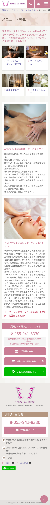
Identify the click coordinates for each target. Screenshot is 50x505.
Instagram (23, 462)
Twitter (7, 462)
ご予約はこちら (27, 430)
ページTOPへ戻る (44, 499)
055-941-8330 (26, 334)
